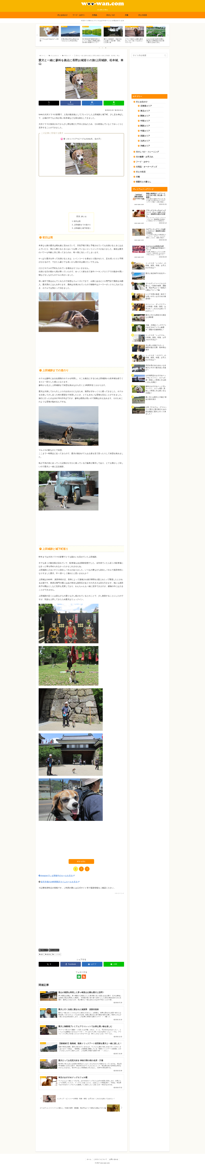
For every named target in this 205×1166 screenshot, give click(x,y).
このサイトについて (100, 1159)
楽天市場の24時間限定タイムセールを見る (59, 882)
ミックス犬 (57, 954)
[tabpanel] (49, 35)
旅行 (42, 954)
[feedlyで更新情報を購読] (79, 977)
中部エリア (44, 950)
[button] (165, 55)
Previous (37, 35)
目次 (78, 216)
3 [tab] (106, 48)
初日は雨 (77, 221)
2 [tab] (102, 48)
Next (168, 35)
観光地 (49, 954)
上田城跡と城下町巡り (82, 228)
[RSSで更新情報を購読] (84, 977)
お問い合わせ (113, 1159)
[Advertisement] (81, 195)
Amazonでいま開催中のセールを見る (56, 876)
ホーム (89, 1159)
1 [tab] (99, 48)
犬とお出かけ (55, 950)
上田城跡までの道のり (82, 225)
